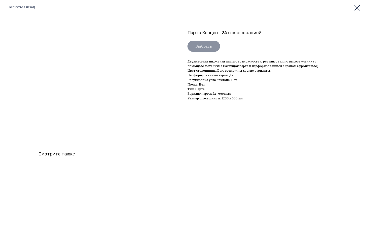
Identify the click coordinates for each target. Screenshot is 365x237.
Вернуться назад (22, 7)
